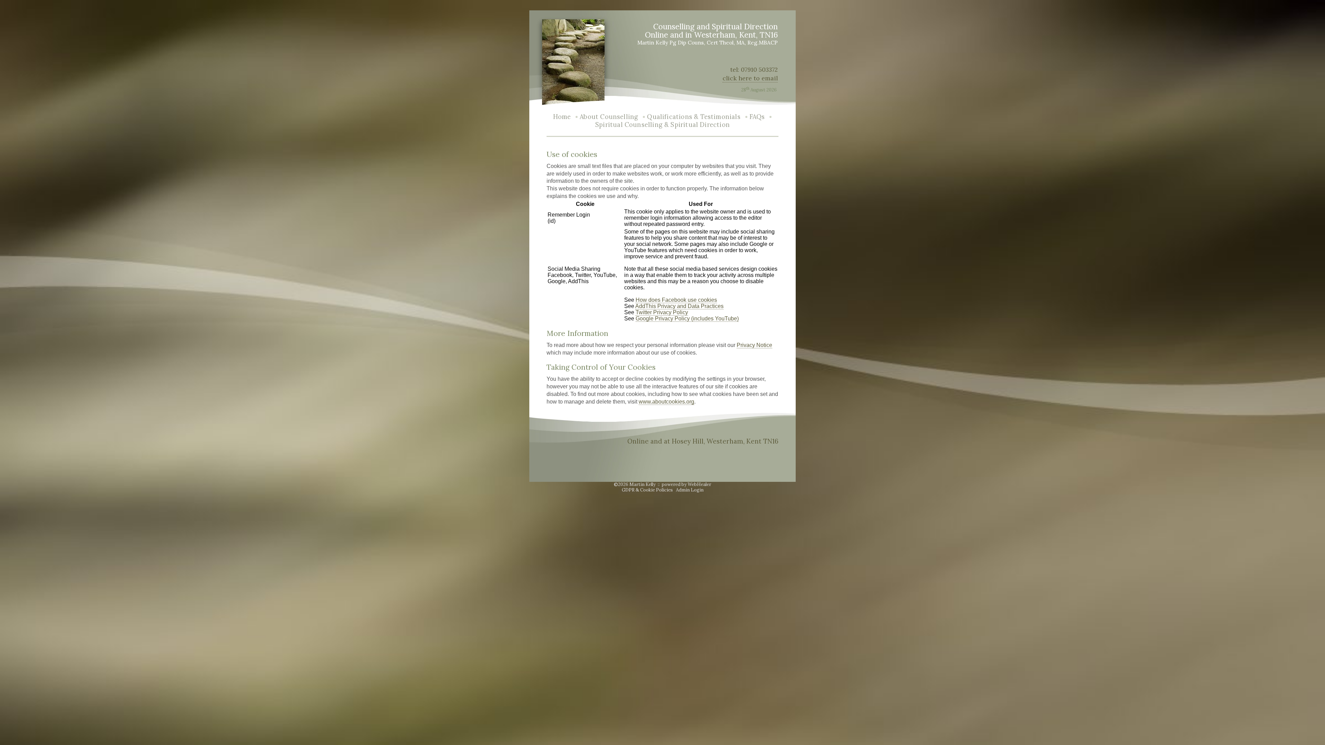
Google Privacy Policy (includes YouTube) (687, 318)
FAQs (757, 117)
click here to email (750, 78)
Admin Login (690, 490)
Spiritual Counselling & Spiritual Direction (662, 125)
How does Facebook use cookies (676, 300)
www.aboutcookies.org (666, 402)
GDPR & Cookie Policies (647, 490)
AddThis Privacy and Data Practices (679, 306)
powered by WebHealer (686, 484)
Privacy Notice (754, 345)
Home (562, 117)
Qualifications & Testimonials (693, 117)
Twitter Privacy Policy (662, 312)
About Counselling (609, 117)
